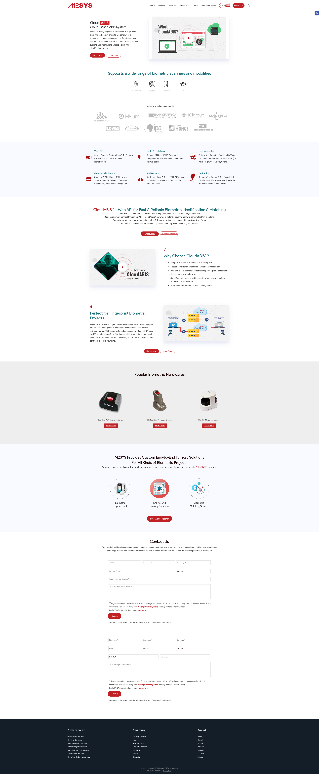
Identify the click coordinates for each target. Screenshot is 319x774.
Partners (135, 753)
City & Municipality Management (79, 757)
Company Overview (139, 736)
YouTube (200, 743)
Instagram (201, 750)
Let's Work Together (159, 518)
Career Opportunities (140, 747)
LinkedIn (200, 740)
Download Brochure (169, 233)
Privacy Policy (142, 610)
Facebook (201, 747)
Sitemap (200, 757)
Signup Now (97, 55)
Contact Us (136, 757)
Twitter (200, 736)
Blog (134, 740)
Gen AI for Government (75, 740)
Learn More (113, 55)
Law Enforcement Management (78, 750)
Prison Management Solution (77, 747)
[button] (317, 13)
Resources (136, 750)
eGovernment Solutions (76, 736)
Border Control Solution (76, 753)
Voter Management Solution (77, 743)
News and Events (138, 743)
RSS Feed (201, 753)
